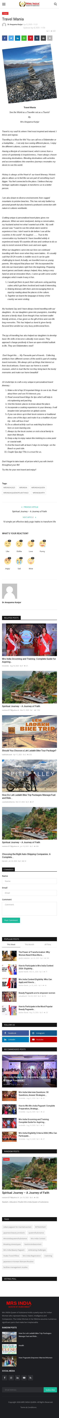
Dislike (19, 551)
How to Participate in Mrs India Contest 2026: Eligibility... (36, 967)
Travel (5, 13)
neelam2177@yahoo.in (10, 710)
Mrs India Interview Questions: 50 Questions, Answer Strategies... (33, 1093)
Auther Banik (23, 972)
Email (4, 887)
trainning (48, 1255)
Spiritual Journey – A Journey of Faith (29, 511)
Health (21, 1345)
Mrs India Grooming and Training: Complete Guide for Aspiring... (29, 660)
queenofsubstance (36, 1232)
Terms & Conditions (28, 1407)
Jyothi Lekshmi (24, 958)
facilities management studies (15, 1267)
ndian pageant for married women (17, 1227)
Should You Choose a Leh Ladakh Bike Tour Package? (29, 750)
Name (5, 876)
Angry (7, 568)
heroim (5, 861)
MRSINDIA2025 (9, 487)
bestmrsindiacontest (33, 1244)
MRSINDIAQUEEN (38, 487)
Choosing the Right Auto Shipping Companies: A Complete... (26, 855)
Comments (8, 869)
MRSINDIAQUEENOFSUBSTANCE (16, 493)
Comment (7, 899)
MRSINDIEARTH (39, 493)
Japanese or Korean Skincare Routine (18, 1261)
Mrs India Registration (32, 1255)
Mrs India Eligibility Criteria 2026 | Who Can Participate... (38, 1134)
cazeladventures (8, 802)
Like (7, 551)
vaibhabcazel (7, 754)
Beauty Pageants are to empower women (37, 993)
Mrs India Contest (38, 1238)
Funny (42, 551)
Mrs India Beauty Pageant (13, 1250)
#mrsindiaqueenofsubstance (15, 1238)
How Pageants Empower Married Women (35, 1358)
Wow (31, 568)
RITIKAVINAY (40, 1227)
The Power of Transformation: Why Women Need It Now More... (34, 953)
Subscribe (50, 1390)
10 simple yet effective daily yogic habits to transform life (29, 522)
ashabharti (23, 996)
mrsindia (5, 666)
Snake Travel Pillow (11, 1255)
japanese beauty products (14, 1232)
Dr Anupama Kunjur (15, 24)
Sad (19, 568)
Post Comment (11, 920)
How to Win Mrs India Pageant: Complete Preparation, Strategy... (37, 1107)
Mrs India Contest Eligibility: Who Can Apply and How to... (35, 980)
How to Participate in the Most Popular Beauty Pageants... (36, 1007)
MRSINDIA (23, 487)
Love (31, 551)
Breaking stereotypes (12, 1244)
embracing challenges (37, 1250)
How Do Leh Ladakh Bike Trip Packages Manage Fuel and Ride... (28, 796)
